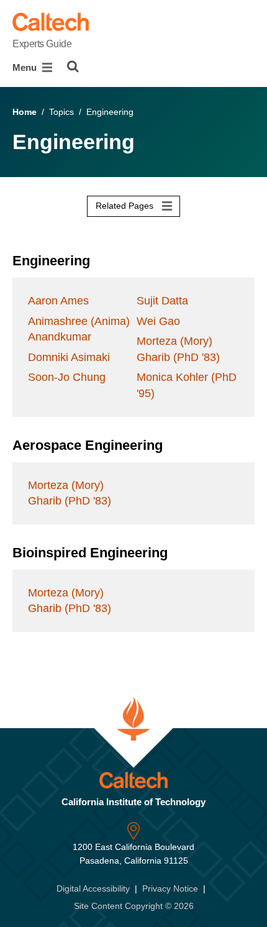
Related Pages (126, 206)
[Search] (73, 66)
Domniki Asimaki (69, 357)
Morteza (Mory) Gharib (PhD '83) (178, 349)
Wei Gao (158, 321)
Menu (25, 67)
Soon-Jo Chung (67, 377)
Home (24, 112)
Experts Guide (41, 44)
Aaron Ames (58, 301)
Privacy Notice (170, 888)
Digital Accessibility (93, 888)
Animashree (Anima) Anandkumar (79, 329)
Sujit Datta (162, 301)
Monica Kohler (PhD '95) (187, 385)
